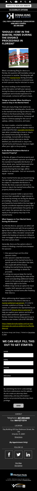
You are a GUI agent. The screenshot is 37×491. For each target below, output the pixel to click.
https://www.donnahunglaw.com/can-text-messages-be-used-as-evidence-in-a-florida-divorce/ (18, 326)
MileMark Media (27, 480)
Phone (6, 368)
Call (11, 1)
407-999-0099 (18, 25)
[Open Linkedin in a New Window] (28, 454)
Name (6, 352)
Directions (18, 437)
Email (16, 1)
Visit (21, 1)
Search (25, 1)
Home (6, 1)
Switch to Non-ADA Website (18, 6)
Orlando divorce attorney (21, 310)
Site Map (18, 463)
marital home (15, 78)
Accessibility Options (18, 10)
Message (7, 376)
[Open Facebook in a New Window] (9, 454)
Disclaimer (18, 466)
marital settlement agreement (13, 303)
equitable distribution (26, 130)
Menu (30, 1)
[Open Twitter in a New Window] (18, 454)
